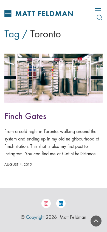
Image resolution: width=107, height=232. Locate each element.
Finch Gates (25, 116)
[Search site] (100, 18)
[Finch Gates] (53, 78)
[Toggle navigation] (98, 11)
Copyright (35, 217)
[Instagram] (46, 203)
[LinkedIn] (61, 203)
